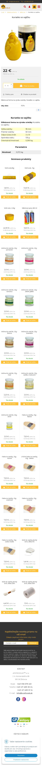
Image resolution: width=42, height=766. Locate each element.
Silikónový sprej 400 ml (29, 208)
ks (7, 85)
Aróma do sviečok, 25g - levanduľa (29, 332)
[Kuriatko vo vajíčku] (21, 43)
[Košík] (34, 7)
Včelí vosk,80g (9, 168)
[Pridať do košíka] (9, 196)
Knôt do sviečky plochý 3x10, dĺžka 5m (29, 541)
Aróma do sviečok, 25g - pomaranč (9, 249)
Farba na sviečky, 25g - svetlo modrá (9, 541)
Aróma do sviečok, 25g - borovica (9, 290)
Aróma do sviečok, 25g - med (9, 374)
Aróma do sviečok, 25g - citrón (9, 416)
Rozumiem (21, 755)
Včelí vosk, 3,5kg (9, 208)
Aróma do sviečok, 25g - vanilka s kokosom (29, 374)
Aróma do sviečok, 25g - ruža (29, 249)
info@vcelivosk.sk (14, 1)
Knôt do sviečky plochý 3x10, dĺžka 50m (29, 582)
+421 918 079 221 (28, 1)
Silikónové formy (12, 12)
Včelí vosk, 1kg (29, 168)
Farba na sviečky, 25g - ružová (9, 457)
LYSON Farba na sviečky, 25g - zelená (29, 457)
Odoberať (32, 643)
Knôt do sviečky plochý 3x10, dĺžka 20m (9, 582)
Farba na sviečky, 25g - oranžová (9, 499)
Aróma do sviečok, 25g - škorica (9, 332)
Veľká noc (22, 12)
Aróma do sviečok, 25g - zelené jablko (29, 290)
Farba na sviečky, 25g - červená (29, 499)
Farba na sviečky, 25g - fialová (29, 416)
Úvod (2, 12)
